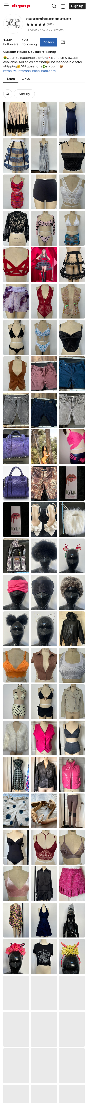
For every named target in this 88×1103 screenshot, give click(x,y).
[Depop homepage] (21, 6)
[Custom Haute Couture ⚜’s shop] (13, 24)
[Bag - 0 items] (63, 6)
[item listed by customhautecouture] (16, 119)
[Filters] (7, 93)
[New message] (62, 42)
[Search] (54, 6)
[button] (40, 24)
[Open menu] (6, 5)
